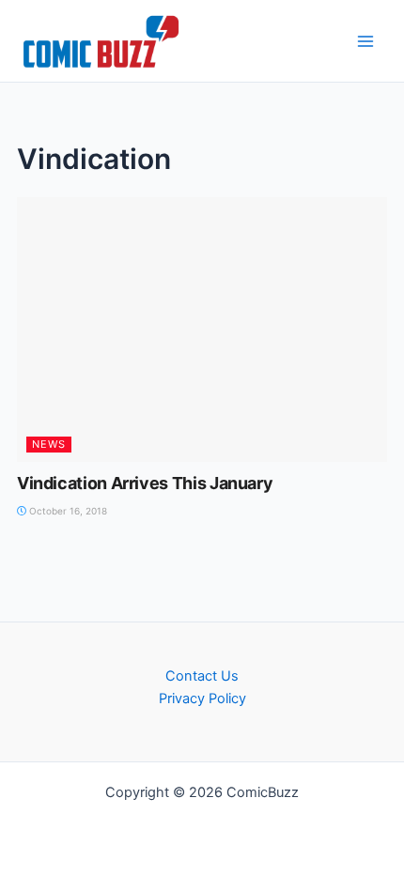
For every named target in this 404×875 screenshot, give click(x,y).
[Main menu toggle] (365, 41)
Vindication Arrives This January (144, 483)
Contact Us (202, 676)
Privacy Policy (202, 698)
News (49, 444)
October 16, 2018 (66, 510)
